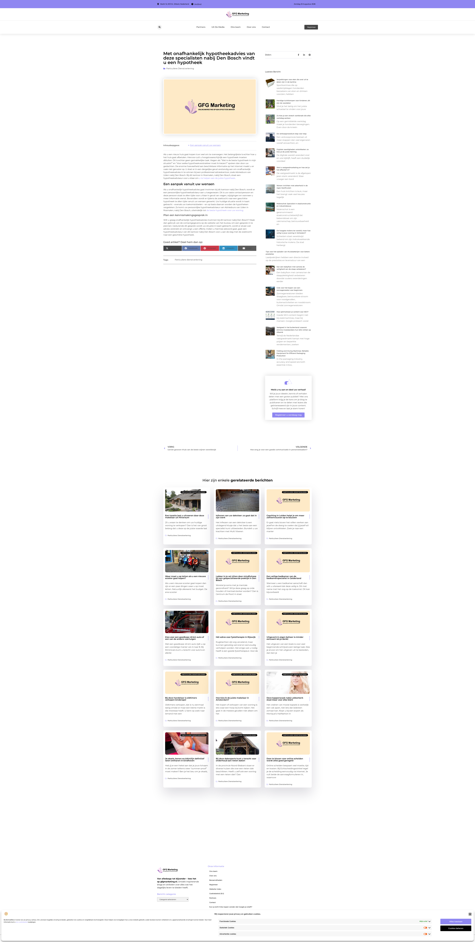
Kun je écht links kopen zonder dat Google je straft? (230, 907)
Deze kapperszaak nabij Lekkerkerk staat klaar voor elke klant (285, 699)
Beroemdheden (215, 880)
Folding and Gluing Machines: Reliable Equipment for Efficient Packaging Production (293, 353)
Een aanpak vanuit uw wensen (205, 145)
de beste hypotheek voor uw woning (224, 210)
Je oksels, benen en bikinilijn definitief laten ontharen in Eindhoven (184, 759)
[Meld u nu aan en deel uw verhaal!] (288, 382)
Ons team (236, 27)
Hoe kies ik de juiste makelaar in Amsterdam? (232, 699)
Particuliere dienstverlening (180, 68)
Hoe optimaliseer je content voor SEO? (292, 312)
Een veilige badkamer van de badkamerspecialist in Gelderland (284, 577)
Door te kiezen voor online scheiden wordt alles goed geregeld (285, 759)
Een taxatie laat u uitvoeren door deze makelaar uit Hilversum (184, 516)
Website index (215, 889)
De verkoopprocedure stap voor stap (292, 134)
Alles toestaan (455, 921)
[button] (470, 914)
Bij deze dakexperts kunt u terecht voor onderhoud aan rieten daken (236, 759)
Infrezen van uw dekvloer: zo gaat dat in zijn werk (236, 516)
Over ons (251, 27)
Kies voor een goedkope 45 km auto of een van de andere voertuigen (184, 638)
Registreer (213, 885)
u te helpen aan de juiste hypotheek (217, 178)
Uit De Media (218, 27)
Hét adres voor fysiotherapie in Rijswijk (236, 637)
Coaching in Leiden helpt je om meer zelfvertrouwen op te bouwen (285, 516)
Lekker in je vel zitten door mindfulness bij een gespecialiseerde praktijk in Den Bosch (236, 578)
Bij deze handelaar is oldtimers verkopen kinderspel (181, 699)
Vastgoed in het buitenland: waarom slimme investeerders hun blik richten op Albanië (294, 329)
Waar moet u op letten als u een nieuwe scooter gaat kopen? (185, 577)
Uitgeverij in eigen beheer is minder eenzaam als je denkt (285, 638)
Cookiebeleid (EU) (216, 893)
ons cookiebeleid (21, 922)
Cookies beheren (455, 928)
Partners (200, 27)
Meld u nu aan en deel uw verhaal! (288, 390)
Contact (266, 27)
